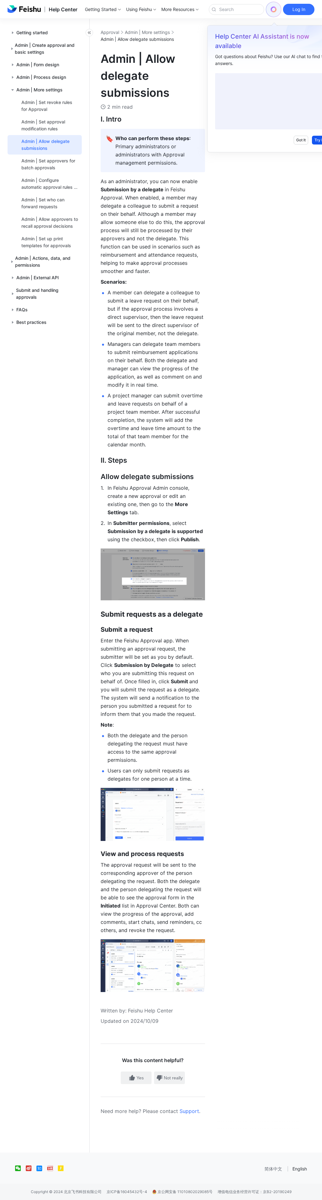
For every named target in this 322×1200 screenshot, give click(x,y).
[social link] (20, 1168)
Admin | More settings (147, 32)
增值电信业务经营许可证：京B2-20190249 (254, 1191)
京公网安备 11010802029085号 (185, 1191)
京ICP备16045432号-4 (127, 1191)
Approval (110, 32)
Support (189, 1111)
